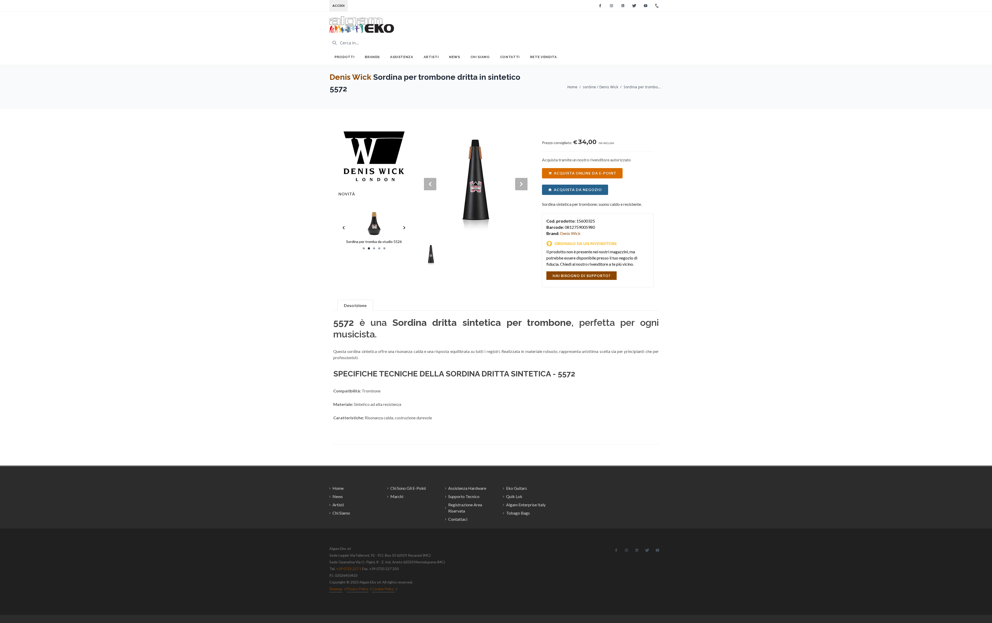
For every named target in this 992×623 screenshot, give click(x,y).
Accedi (338, 5)
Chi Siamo (480, 57)
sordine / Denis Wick (600, 86)
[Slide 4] (379, 248)
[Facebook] (600, 5)
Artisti (431, 57)
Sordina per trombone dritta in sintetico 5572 (643, 86)
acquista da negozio (578, 189)
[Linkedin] (623, 5)
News (454, 57)
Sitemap (336, 589)
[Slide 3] (374, 248)
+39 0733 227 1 (348, 568)
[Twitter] (634, 5)
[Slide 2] (369, 248)
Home (572, 86)
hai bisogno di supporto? (581, 275)
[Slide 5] (384, 248)
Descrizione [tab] (355, 305)
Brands (372, 57)
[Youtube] (645, 5)
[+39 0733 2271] (657, 5)
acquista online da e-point (585, 173)
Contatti (510, 57)
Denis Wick (350, 77)
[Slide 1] (364, 248)
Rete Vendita (543, 57)
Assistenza (401, 57)
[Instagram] (611, 5)
